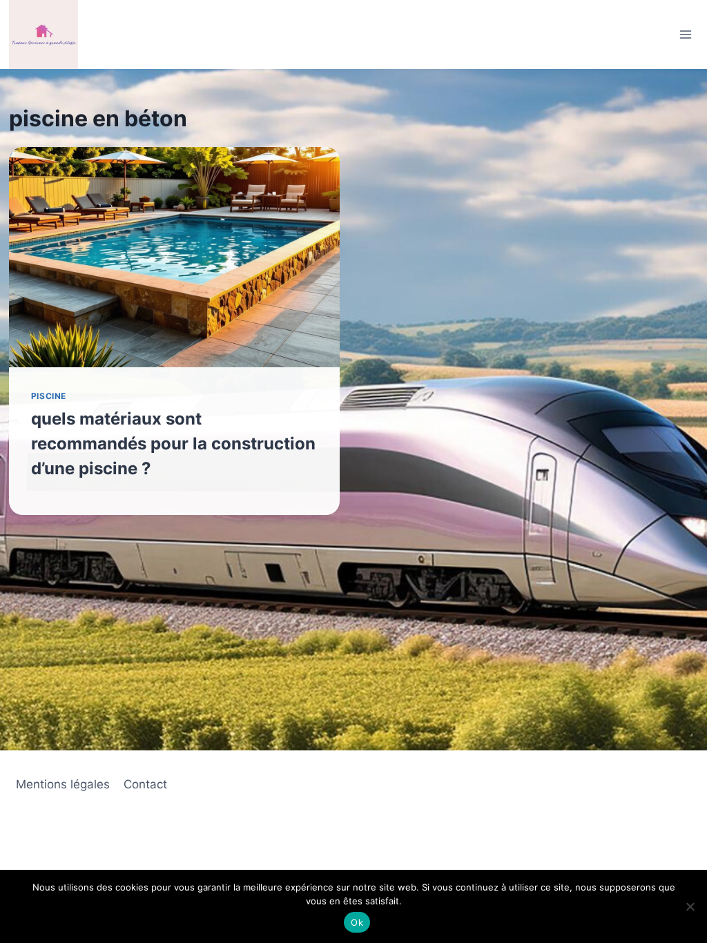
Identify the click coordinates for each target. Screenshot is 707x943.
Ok (357, 922)
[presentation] (174, 257)
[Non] (690, 906)
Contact (145, 784)
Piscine (48, 396)
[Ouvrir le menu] (685, 34)
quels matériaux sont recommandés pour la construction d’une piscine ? (173, 443)
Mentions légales (63, 784)
